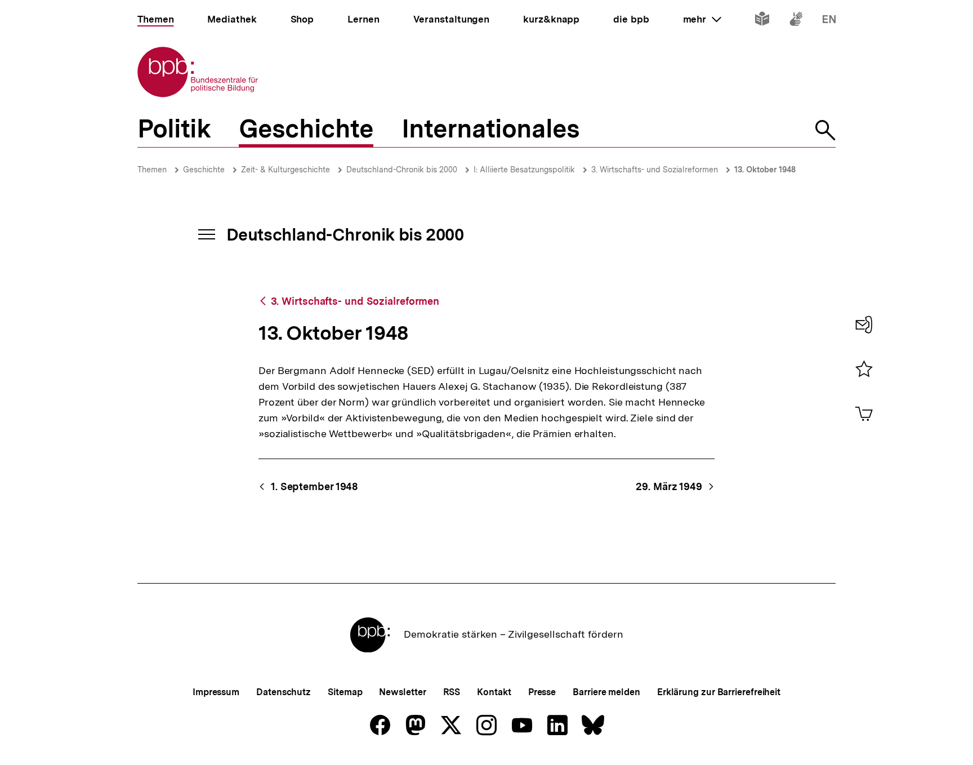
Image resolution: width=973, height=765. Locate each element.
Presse (542, 692)
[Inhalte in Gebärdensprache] (796, 21)
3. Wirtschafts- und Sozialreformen (654, 169)
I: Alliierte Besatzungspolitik (524, 169)
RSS (452, 692)
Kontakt (494, 692)
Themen (152, 169)
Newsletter (402, 692)
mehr (702, 19)
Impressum (216, 692)
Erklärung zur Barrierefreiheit (718, 692)
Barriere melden (606, 692)
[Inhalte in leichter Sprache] (762, 21)
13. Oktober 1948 (765, 169)
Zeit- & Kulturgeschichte (285, 169)
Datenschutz (283, 692)
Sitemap (345, 692)
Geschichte (204, 169)
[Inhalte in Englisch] (829, 21)
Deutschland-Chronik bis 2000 (401, 169)
